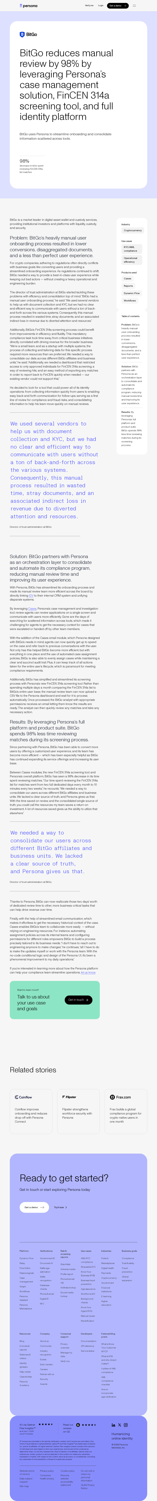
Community (46, 1346)
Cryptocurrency (109, 1278)
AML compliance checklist (107, 1381)
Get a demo (115, 6)
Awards (43, 1384)
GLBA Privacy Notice (87, 1487)
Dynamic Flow (26, 1258)
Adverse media (68, 1269)
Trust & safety (128, 1263)
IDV (31, 595)
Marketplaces (108, 1263)
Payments (106, 1273)
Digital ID (44, 1299)
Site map (24, 1486)
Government (107, 1283)
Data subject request (26, 1480)
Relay (22, 1263)
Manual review (88, 1316)
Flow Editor (25, 1268)
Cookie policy (68, 1471)
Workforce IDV (88, 1294)
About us (44, 1341)
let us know (88, 972)
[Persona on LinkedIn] (113, 1425)
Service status (87, 1351)
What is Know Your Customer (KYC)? (108, 1348)
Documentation (88, 1341)
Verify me (89, 6)
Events (43, 1360)
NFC (42, 1304)
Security (44, 1379)
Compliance (128, 1258)
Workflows (25, 1291)
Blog (22, 1341)
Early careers (46, 1364)
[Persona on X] (119, 1425)
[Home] (28, 6)
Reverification (87, 1321)
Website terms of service (27, 1472)
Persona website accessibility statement (67, 1480)
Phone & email (47, 1294)
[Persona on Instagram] (126, 1425)
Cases (32, 608)
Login (100, 6)
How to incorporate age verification (108, 1393)
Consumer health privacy (47, 1477)
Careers (44, 1369)
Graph (23, 1287)
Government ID (47, 1258)
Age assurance (88, 1289)
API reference (87, 1346)
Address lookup (68, 1288)
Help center (25, 1372)
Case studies (26, 1377)
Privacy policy (47, 1471)
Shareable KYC (88, 1267)
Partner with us (47, 1374)
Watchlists (65, 1264)
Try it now (59, 1207)
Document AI (46, 1263)
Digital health (107, 1268)
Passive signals (27, 1273)
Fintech (105, 1258)
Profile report (67, 1274)
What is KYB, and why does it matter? (108, 1360)
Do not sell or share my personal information (88, 1476)
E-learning (106, 1296)
